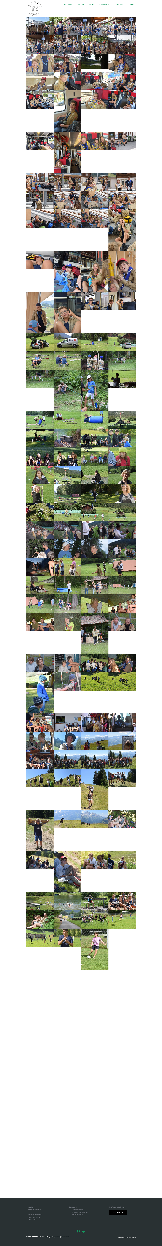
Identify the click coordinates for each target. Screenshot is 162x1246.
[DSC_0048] (94, 182)
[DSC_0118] (94, 438)
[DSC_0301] (40, 979)
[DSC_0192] (94, 567)
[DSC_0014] (122, 44)
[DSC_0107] (67, 420)
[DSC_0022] (67, 81)
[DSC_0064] (67, 271)
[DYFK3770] (122, 1130)
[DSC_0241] (40, 741)
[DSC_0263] (67, 871)
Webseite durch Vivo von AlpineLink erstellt (127, 1237)
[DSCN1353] (122, 1081)
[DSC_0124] (67, 456)
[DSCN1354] (40, 1101)
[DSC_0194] (40, 585)
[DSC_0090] (67, 360)
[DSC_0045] (122, 141)
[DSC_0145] (67, 530)
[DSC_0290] (40, 919)
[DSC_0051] (40, 200)
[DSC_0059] (67, 218)
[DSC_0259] (67, 819)
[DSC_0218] (40, 663)
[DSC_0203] (94, 603)
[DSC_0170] (67, 548)
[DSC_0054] (94, 200)
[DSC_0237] (94, 722)
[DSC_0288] (94, 901)
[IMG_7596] (67, 1159)
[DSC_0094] (122, 360)
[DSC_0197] (122, 585)
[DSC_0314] (40, 1038)
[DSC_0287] (67, 901)
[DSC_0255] (122, 778)
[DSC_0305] (122, 979)
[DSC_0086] (94, 342)
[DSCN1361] (40, 1122)
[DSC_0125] (94, 456)
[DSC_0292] (67, 919)
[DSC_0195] (67, 585)
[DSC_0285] (122, 860)
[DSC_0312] (94, 1020)
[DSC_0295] (122, 919)
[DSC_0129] (67, 475)
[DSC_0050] (122, 182)
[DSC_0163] (40, 548)
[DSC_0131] (122, 475)
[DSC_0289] (122, 901)
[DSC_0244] (67, 741)
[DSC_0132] (40, 493)
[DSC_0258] (40, 830)
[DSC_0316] (67, 1038)
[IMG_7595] (40, 1159)
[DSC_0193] (122, 567)
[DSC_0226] (94, 663)
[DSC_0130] (94, 475)
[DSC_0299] (94, 949)
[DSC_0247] (122, 741)
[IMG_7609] (122, 1159)
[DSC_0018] (40, 63)
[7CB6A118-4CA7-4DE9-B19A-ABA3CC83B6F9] (94, 61)
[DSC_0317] (94, 1050)
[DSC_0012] (67, 44)
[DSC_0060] (94, 218)
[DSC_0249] (67, 759)
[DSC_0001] (40, 26)
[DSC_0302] (67, 990)
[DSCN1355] (67, 1101)
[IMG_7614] (40, 1179)
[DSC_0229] (67, 681)
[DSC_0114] (40, 438)
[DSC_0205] (40, 622)
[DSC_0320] (122, 1038)
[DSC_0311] (67, 1020)
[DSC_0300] (122, 938)
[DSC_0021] (40, 81)
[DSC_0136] (40, 512)
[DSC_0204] (122, 603)
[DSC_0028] (67, 111)
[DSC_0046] (40, 182)
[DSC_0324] (67, 1080)
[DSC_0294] (94, 919)
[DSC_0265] (94, 860)
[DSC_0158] (94, 530)
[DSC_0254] (94, 789)
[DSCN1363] (94, 1122)
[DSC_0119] (122, 438)
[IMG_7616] (67, 1179)
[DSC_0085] (67, 342)
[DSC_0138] (67, 512)
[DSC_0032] (122, 99)
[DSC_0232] (122, 681)
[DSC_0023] (94, 81)
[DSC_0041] (94, 141)
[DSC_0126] (122, 456)
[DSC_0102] (122, 379)
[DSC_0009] (122, 26)
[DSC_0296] (40, 938)
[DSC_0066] (94, 271)
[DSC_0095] (40, 379)
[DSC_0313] (122, 1020)
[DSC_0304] (94, 979)
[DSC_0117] (67, 438)
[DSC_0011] (40, 44)
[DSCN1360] (122, 1101)
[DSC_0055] (122, 200)
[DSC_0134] (94, 493)
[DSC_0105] (40, 420)
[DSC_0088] (122, 342)
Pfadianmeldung (77, 1215)
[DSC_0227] (122, 663)
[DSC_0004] (94, 26)
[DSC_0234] (67, 722)
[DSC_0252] (40, 778)
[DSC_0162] (122, 530)
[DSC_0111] (94, 420)
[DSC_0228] (40, 692)
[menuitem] (67, 4)
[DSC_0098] (94, 390)
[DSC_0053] (67, 200)
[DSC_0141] (94, 512)
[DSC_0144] (40, 530)
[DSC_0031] (94, 99)
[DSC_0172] (94, 548)
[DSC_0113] (122, 420)
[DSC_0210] (94, 633)
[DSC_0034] (40, 141)
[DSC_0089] (40, 360)
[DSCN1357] (94, 1101)
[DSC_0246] (94, 741)
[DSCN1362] (67, 1122)
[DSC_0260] (94, 819)
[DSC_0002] (67, 26)
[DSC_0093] (94, 360)
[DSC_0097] (67, 390)
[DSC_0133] (67, 493)
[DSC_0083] (40, 342)
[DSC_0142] (122, 512)
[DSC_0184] (40, 567)
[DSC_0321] (40, 1080)
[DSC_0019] (67, 63)
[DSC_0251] (122, 759)
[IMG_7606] (94, 1159)
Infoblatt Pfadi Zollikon (80, 1212)
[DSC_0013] (94, 44)
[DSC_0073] (94, 301)
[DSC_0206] (67, 622)
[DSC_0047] (67, 182)
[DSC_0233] (40, 722)
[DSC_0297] (67, 938)
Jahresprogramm (77, 1210)
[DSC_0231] (94, 681)
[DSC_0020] (122, 63)
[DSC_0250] (94, 759)
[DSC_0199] (40, 603)
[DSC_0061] (122, 230)
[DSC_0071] (67, 312)
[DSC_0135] (122, 493)
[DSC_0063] (40, 260)
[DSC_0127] (40, 475)
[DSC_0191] (67, 567)
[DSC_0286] (40, 901)
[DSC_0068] (122, 271)
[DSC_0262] (40, 860)
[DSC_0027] (40, 99)
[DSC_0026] (122, 81)
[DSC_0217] (122, 622)
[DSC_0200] (67, 603)
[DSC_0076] (122, 301)
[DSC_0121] (40, 456)
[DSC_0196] (94, 585)
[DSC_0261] (122, 819)
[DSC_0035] (67, 152)
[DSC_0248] (40, 759)
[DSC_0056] (40, 218)
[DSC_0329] (94, 1080)
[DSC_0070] (40, 312)
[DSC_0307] (40, 1020)
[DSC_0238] (122, 722)
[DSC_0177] (122, 548)
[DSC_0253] (67, 778)
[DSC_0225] (67, 663)
